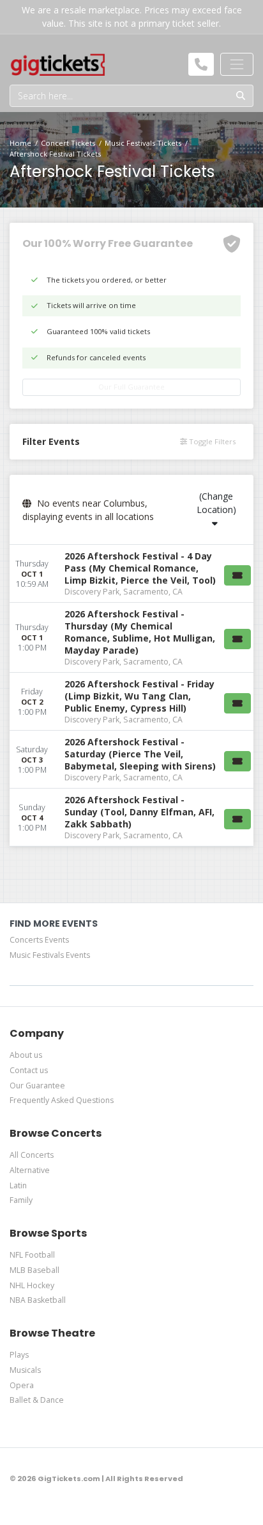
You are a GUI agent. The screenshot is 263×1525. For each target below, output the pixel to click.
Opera (22, 1385)
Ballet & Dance (37, 1400)
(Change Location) (216, 503)
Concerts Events (39, 939)
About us (26, 1055)
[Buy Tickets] (237, 575)
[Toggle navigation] (236, 64)
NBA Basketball (38, 1300)
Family (21, 1200)
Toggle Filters (211, 441)
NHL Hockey (32, 1285)
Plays (19, 1354)
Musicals (25, 1370)
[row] (131, 574)
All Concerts (32, 1154)
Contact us (29, 1070)
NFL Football (32, 1254)
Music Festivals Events (50, 955)
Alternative (30, 1170)
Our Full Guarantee (131, 386)
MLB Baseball (34, 1270)
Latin (18, 1185)
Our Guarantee (37, 1085)
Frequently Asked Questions (62, 1100)
